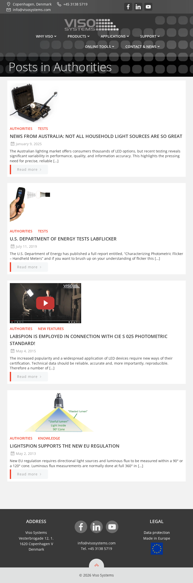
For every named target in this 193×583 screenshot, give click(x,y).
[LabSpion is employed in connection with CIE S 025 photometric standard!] (96, 302)
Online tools (98, 46)
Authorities (21, 128)
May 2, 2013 (26, 453)
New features (51, 328)
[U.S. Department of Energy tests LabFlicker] (96, 205)
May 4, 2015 (26, 351)
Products (77, 36)
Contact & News (140, 46)
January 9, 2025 (29, 143)
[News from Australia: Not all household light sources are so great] (96, 102)
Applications (113, 36)
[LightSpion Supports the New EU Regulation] (96, 412)
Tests (43, 128)
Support (148, 36)
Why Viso (44, 36)
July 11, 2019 (26, 246)
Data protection (157, 532)
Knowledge (49, 438)
